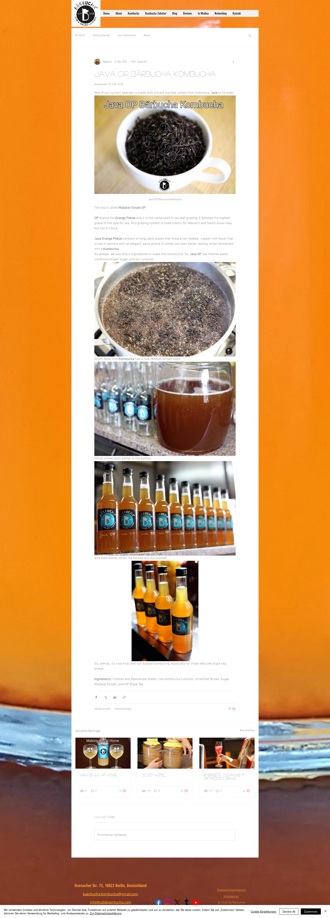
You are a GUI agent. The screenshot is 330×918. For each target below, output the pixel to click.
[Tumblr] (187, 902)
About (147, 35)
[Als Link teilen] (124, 697)
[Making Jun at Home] (103, 753)
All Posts (80, 35)
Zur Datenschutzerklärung (105, 913)
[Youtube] (196, 902)
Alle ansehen (247, 730)
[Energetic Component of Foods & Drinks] (227, 753)
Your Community (126, 35)
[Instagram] (168, 902)
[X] (177, 902)
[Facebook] (158, 902)
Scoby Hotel (153, 775)
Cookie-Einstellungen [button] (263, 911)
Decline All (289, 911)
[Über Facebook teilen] (96, 697)
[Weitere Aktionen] (233, 61)
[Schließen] (325, 911)
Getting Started (101, 35)
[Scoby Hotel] (165, 753)
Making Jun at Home (98, 775)
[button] (250, 35)
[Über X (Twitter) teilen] (105, 697)
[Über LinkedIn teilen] (115, 697)
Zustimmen (311, 911)
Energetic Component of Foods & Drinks (224, 776)
